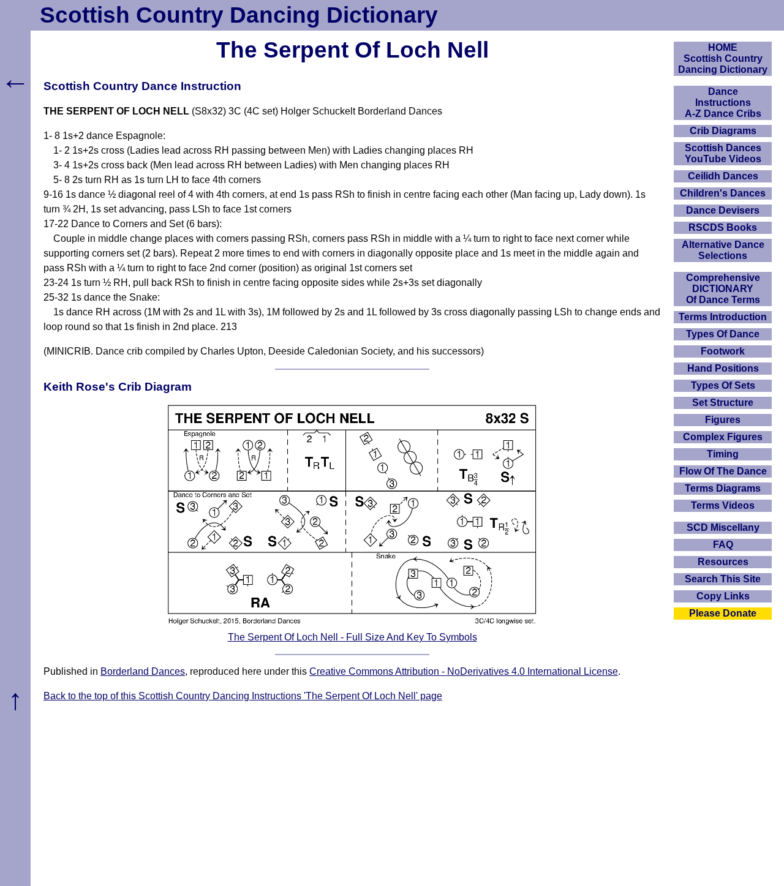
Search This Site (723, 579)
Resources (723, 562)
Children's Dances (723, 193)
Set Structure (722, 402)
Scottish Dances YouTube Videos (723, 153)
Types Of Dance (723, 334)
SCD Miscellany (723, 527)
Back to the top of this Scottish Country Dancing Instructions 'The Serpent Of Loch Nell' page (242, 696)
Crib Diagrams (723, 131)
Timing (723, 454)
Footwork (723, 351)
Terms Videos (723, 505)
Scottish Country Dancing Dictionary (239, 15)
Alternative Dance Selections (723, 250)
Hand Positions (723, 368)
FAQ (723, 544)
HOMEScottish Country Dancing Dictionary (722, 58)
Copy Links (723, 596)
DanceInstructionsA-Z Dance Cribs (723, 102)
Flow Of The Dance (723, 471)
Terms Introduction (723, 317)
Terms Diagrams (723, 488)
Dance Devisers (723, 210)
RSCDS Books (722, 227)
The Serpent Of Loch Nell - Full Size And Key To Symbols (352, 637)
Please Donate (722, 613)
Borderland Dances (142, 671)
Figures (723, 420)
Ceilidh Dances (723, 176)
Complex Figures (723, 437)
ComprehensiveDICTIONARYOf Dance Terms (723, 288)
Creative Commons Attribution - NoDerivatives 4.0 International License (463, 671)
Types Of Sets (723, 385)
